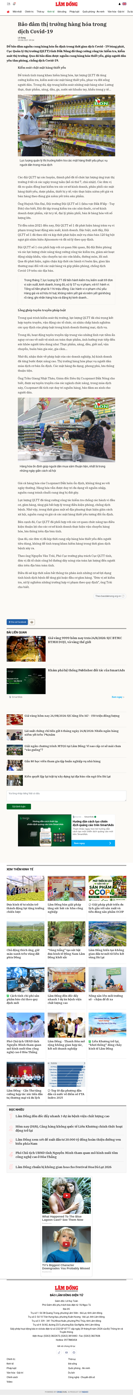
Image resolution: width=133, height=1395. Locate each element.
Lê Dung (21, 38)
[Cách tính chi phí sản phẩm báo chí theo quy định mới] (25, 979)
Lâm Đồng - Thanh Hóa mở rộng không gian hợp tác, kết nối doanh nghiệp (66, 1045)
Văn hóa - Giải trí (116, 11)
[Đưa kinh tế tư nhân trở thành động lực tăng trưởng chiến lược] (25, 888)
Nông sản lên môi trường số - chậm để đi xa (106, 997)
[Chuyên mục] (9, 4)
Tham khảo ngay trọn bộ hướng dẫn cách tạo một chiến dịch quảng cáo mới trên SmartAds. (93, 832)
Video (9, 1381)
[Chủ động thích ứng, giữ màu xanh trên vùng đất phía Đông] (25, 933)
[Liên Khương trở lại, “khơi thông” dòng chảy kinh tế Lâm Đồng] (107, 1025)
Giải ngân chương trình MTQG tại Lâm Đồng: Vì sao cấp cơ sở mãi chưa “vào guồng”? (72, 747)
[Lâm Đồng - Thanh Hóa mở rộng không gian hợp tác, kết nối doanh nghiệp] (66, 1025)
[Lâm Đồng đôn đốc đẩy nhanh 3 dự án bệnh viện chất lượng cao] (66, 979)
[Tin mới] (14, 4)
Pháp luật (74, 11)
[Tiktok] (59, 1352)
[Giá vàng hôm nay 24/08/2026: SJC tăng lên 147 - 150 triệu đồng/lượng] (15, 719)
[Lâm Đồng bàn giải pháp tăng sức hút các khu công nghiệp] (66, 888)
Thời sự (40, 11)
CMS (62, 1392)
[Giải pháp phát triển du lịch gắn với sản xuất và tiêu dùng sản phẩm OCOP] (107, 888)
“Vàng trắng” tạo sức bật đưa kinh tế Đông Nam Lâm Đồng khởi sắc (66, 953)
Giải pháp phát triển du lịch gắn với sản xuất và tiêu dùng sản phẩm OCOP (106, 908)
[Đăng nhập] (119, 4)
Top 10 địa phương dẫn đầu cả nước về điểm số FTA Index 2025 (66, 1094)
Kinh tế (51, 11)
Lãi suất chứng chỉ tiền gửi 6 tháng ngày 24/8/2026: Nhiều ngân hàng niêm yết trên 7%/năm (71, 732)
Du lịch (71, 1372)
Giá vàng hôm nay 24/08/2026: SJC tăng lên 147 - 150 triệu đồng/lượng (72, 715)
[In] (32, 622)
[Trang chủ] (9, 12)
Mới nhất (17, 11)
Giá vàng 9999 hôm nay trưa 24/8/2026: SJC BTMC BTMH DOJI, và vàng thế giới (85, 640)
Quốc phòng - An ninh (93, 11)
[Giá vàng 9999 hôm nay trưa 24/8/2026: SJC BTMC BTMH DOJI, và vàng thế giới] (26, 649)
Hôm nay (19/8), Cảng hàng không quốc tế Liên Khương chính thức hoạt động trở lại (69, 1128)
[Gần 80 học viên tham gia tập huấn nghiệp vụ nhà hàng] (15, 765)
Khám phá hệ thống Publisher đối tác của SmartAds (86, 670)
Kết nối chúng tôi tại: (66, 1346)
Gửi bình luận (18, 806)
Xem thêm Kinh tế (20, 869)
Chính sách (12, 1377)
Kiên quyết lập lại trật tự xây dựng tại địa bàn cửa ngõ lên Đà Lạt (67, 776)
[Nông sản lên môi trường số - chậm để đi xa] (107, 979)
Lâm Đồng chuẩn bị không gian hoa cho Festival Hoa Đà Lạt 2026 (63, 1167)
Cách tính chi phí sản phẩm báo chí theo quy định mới (23, 999)
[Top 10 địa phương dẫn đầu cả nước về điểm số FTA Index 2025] (66, 1074)
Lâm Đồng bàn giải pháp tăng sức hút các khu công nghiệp (65, 908)
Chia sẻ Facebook (18, 622)
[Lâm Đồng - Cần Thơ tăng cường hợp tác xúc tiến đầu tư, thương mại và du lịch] (25, 1074)
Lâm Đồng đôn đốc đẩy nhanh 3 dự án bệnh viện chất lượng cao (65, 999)
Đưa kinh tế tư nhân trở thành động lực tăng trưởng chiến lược (25, 908)
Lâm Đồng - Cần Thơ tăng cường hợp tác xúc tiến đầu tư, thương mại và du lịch (25, 1094)
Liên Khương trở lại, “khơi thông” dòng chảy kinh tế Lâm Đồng (105, 1045)
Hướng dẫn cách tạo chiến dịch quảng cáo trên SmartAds (93, 823)
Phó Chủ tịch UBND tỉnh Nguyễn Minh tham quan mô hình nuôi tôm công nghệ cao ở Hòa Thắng (24, 1047)
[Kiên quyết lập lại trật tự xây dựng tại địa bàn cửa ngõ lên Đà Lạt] (15, 780)
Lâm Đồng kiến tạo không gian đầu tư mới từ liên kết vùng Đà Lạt (106, 953)
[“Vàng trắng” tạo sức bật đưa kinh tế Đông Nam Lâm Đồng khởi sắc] (66, 933)
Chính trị (29, 11)
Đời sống (62, 11)
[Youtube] (66, 1352)
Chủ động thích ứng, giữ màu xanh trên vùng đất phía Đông (23, 953)
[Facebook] (74, 1352)
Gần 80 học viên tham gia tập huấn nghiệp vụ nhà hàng (62, 761)
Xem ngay (117, 697)
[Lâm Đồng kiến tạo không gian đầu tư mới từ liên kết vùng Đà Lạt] (107, 933)
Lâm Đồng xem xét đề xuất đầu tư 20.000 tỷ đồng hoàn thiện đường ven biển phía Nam (68, 1141)
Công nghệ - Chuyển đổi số (81, 1377)
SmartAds (17, 697)
